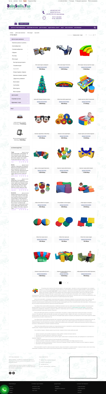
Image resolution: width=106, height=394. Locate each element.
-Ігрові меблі (16, 68)
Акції (62, 27)
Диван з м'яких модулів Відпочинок (42, 168)
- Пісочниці (14, 55)
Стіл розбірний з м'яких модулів (64, 202)
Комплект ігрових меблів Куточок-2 (42, 271)
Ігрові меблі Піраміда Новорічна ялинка (42, 99)
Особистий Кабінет (81, 386)
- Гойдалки (14, 52)
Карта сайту (34, 390)
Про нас (10, 1)
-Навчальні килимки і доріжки (20, 75)
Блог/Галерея (69, 27)
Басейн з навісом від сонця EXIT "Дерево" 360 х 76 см (19, 161)
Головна (11, 32)
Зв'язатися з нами (36, 386)
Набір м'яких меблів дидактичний (64, 99)
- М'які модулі (15, 59)
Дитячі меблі (43, 27)
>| (67, 282)
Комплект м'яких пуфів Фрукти (64, 133)
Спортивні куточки (32, 27)
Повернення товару (36, 388)
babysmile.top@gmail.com (46, 362)
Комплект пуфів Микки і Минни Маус (42, 133)
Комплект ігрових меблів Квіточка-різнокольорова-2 (64, 272)
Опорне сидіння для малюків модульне (86, 133)
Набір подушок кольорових (86, 202)
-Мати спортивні (16, 91)
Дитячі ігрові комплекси (18, 27)
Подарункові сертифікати (60, 388)
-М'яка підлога (16, 88)
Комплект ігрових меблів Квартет (86, 168)
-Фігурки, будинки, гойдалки (19, 72)
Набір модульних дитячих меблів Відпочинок (86, 271)
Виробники (57, 386)
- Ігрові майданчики (16, 46)
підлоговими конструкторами (79, 307)
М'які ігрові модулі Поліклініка (64, 64)
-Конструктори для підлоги (19, 62)
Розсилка (79, 392)
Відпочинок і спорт (53, 27)
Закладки (80, 390)
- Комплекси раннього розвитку (19, 42)
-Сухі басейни (16, 85)
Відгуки (25, 1)
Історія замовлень (81, 388)
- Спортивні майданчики (17, 49)
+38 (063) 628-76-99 (44, 364)
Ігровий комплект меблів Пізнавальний (86, 99)
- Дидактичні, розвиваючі (19, 78)
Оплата (20, 1)
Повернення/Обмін (32, 1)
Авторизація (77, 27)
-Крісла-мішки (16, 81)
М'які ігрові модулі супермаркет (41, 64)
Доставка (16, 1)
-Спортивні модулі (17, 65)
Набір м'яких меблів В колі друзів (42, 202)
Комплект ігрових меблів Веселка (64, 168)
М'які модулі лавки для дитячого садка (86, 64)
